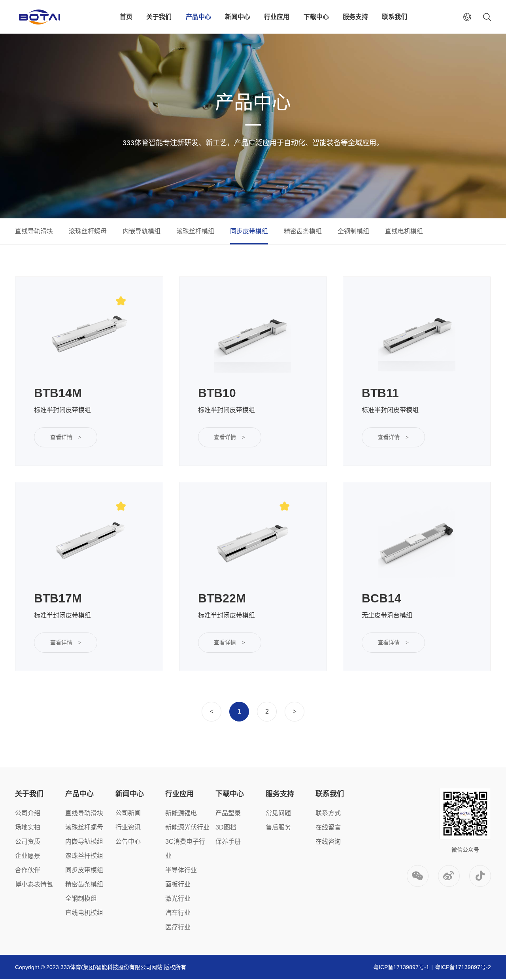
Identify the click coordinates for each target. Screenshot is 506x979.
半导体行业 (181, 870)
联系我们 (394, 16)
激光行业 (178, 898)
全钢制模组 (353, 231)
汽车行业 (178, 912)
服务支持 (355, 16)
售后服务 (278, 827)
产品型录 (228, 813)
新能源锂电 (181, 813)
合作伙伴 (27, 870)
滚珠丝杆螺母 (88, 231)
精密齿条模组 (303, 231)
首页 (126, 16)
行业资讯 (128, 827)
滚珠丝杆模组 (195, 231)
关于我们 (159, 16)
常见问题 (278, 813)
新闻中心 (237, 16)
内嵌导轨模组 (141, 231)
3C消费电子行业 (185, 848)
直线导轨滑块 (34, 231)
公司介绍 (27, 813)
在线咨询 (328, 841)
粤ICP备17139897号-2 (463, 967)
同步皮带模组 (249, 231)
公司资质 (27, 841)
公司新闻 (128, 813)
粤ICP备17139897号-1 (401, 967)
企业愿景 (27, 855)
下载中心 (316, 16)
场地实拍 (27, 827)
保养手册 (228, 841)
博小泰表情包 (34, 884)
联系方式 (328, 813)
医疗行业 (178, 927)
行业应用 (276, 16)
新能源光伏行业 (187, 827)
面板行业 (178, 884)
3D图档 (225, 827)
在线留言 (328, 827)
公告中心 (128, 841)
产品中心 (198, 16)
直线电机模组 (404, 231)
